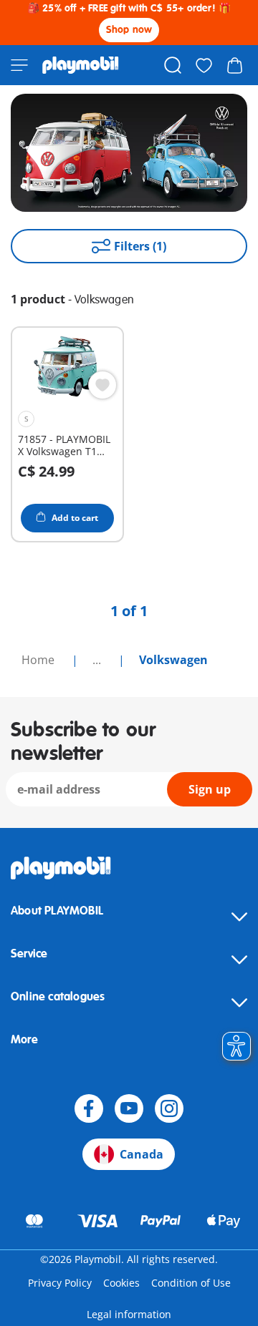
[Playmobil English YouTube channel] (129, 1108)
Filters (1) (140, 246)
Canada (141, 1154)
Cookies (121, 1283)
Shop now (129, 30)
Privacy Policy (60, 1283)
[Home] (80, 65)
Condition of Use (191, 1283)
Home (39, 660)
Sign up (209, 789)
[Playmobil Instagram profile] (169, 1108)
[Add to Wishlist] (102, 385)
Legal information (129, 1314)
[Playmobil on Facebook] (89, 1108)
